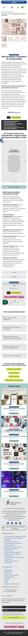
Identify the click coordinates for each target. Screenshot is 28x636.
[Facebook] (8, 523)
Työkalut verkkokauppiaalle (12, 554)
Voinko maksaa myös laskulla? (12, 355)
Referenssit (7, 573)
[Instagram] (12, 523)
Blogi (6, 582)
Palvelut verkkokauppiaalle (12, 552)
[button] (12, 7)
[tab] (14, 187)
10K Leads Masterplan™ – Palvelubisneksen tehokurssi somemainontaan (12, 543)
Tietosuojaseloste (9, 577)
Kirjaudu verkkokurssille (11, 584)
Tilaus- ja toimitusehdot (11, 575)
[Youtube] (16, 523)
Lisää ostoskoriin (16, 117)
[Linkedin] (20, 523)
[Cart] (22, 7)
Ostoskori (7, 578)
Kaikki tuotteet (8, 571)
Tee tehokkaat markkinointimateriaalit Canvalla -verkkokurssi (14, 557)
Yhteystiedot (8, 570)
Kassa (6, 580)
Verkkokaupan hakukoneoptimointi (14, 536)
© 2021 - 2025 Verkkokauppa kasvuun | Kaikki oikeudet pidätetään (14, 633)
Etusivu (3, 12)
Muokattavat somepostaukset (13, 547)
